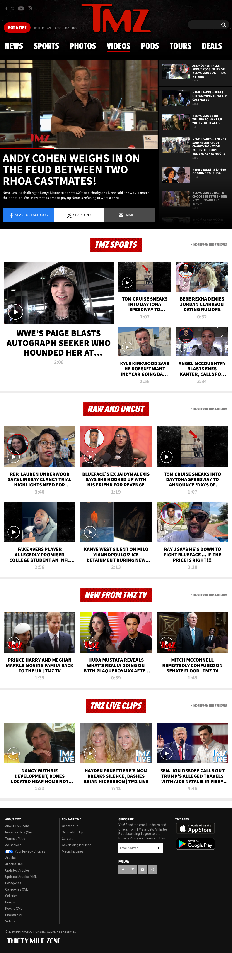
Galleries (11, 896)
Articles (11, 858)
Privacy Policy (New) (19, 832)
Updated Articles (17, 870)
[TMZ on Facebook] (6, 8)
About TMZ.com (17, 826)
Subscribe (158, 848)
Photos (83, 46)
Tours (180, 46)
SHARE (82, 215)
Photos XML (14, 915)
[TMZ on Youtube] (21, 8)
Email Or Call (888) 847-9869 (55, 28)
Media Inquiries (73, 851)
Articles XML (14, 864)
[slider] (79, 148)
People (10, 902)
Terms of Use (15, 839)
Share (31, 215)
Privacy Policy (128, 838)
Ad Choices (13, 845)
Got (17, 28)
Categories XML (16, 889)
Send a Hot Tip (72, 832)
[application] (79, 104)
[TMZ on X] (13, 8)
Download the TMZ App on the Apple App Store (195, 828)
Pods (150, 46)
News (14, 46)
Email (133, 215)
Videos (118, 46)
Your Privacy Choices (29, 851)
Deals (212, 46)
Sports (46, 46)
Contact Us (70, 826)
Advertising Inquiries (76, 845)
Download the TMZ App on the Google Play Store (195, 844)
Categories (13, 883)
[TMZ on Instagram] (30, 8)
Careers (67, 839)
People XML (13, 908)
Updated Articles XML (21, 877)
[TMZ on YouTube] (142, 869)
